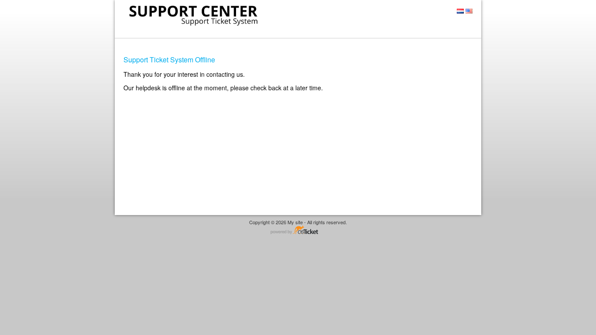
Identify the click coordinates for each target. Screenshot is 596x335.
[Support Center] (192, 15)
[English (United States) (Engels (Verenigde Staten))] (469, 11)
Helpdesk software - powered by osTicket (298, 231)
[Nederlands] (460, 11)
